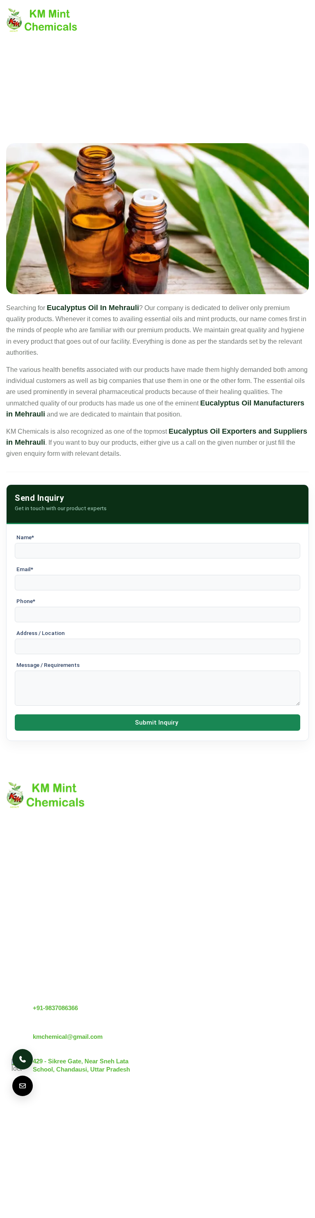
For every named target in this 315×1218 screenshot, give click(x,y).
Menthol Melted (107, 942)
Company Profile (30, 904)
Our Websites (26, 960)
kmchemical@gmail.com (68, 1036)
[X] (281, 1131)
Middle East (156, 1123)
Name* (25, 537)
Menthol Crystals (109, 890)
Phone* (25, 601)
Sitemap (18, 932)
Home (15, 890)
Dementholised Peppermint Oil (129, 955)
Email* (24, 569)
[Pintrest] (260, 1131)
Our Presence (26, 946)
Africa (48, 1147)
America (23, 1123)
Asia (18, 1147)
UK (55, 1123)
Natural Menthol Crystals (121, 904)
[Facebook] (301, 1131)
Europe (85, 1123)
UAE (118, 1123)
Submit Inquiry (156, 722)
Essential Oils (105, 969)
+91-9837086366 (55, 1007)
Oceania (84, 1147)
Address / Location (40, 633)
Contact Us (22, 918)
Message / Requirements (48, 665)
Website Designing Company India (170, 1200)
